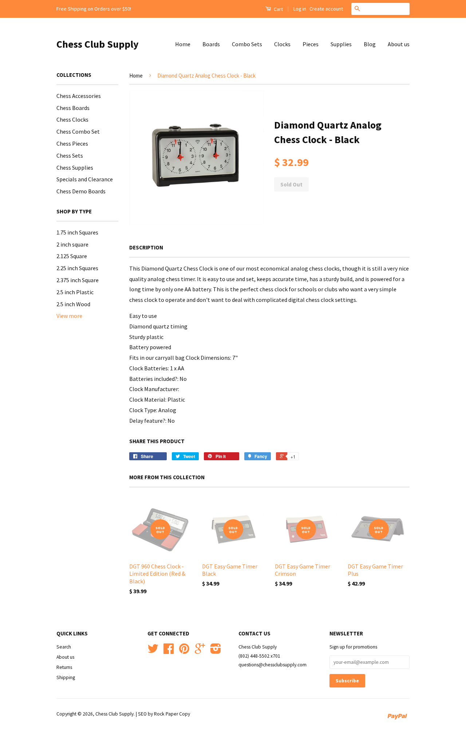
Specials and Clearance (84, 179)
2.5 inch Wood (73, 304)
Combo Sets (247, 44)
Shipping (65, 677)
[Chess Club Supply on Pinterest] (184, 651)
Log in (299, 8)
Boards (211, 44)
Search (63, 647)
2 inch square (72, 244)
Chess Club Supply (97, 44)
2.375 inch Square (77, 280)
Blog (370, 44)
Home (182, 44)
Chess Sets (69, 155)
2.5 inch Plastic (75, 292)
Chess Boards (73, 107)
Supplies (341, 44)
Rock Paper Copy (172, 714)
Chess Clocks (72, 119)
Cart (278, 9)
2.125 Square (71, 256)
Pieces (311, 44)
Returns (64, 667)
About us (399, 44)
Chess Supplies (74, 167)
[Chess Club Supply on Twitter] (152, 651)
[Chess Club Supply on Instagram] (215, 651)
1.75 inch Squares (77, 232)
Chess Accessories (78, 95)
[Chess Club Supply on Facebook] (168, 651)
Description (146, 247)
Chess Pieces (72, 143)
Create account (326, 8)
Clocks (282, 44)
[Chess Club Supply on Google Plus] (199, 651)
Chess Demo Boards (81, 191)
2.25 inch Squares (77, 268)
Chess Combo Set (78, 131)
